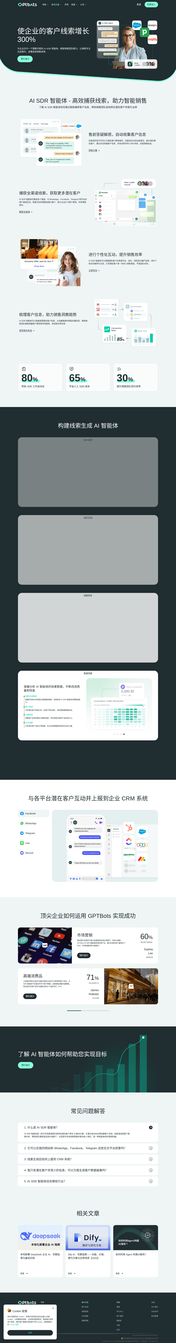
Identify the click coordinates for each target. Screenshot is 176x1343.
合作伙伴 (154, 1311)
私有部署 (154, 1316)
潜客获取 (85, 1311)
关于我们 (154, 1307)
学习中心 (119, 1311)
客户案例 (119, 1316)
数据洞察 (85, 1321)
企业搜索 (85, 1316)
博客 (118, 1307)
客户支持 (85, 1307)
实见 (118, 1330)
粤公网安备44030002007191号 (133, 1338)
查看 (22, 1274)
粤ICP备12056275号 (151, 1338)
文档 (118, 1325)
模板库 (119, 1321)
